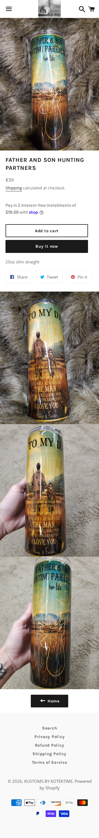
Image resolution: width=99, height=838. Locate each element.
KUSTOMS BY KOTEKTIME (48, 781)
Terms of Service (49, 762)
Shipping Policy (49, 753)
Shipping (14, 188)
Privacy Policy (49, 736)
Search (49, 728)
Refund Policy (49, 745)
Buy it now (46, 246)
